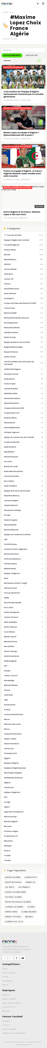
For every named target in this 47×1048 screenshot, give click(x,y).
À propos (6, 1021)
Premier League (9, 973)
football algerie (13, 897)
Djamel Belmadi (28, 912)
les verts (9, 887)
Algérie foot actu (14, 922)
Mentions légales (9, 1029)
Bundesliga (7, 981)
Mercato (6, 995)
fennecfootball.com (23, 1044)
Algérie (31, 907)
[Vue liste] (44, 61)
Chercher (7, 61)
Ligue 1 (5, 968)
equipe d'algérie (12, 877)
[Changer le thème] (38, 3)
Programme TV (9, 1007)
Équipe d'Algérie (9, 999)
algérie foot (31, 877)
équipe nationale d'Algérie (18, 902)
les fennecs (24, 887)
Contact (6, 1025)
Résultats (6, 1011)
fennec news (11, 912)
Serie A (5, 985)
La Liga (5, 977)
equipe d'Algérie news (15, 892)
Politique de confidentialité (13, 1033)
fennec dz (30, 882)
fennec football (13, 917)
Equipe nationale (13, 882)
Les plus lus (32, 55)
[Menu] (43, 3)
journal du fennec (14, 907)
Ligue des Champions (11, 1003)
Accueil (5, 12)
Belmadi (29, 917)
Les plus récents (11, 55)
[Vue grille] (39, 61)
